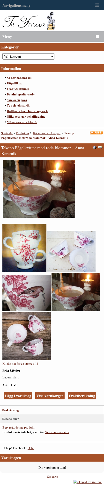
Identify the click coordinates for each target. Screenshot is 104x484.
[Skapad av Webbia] (88, 482)
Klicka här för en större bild (20, 363)
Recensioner (10, 418)
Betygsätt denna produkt (18, 427)
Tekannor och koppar (46, 133)
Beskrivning (10, 410)
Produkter (22, 133)
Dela (31, 448)
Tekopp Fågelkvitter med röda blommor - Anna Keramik (37, 135)
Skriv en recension (57, 432)
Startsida (7, 133)
